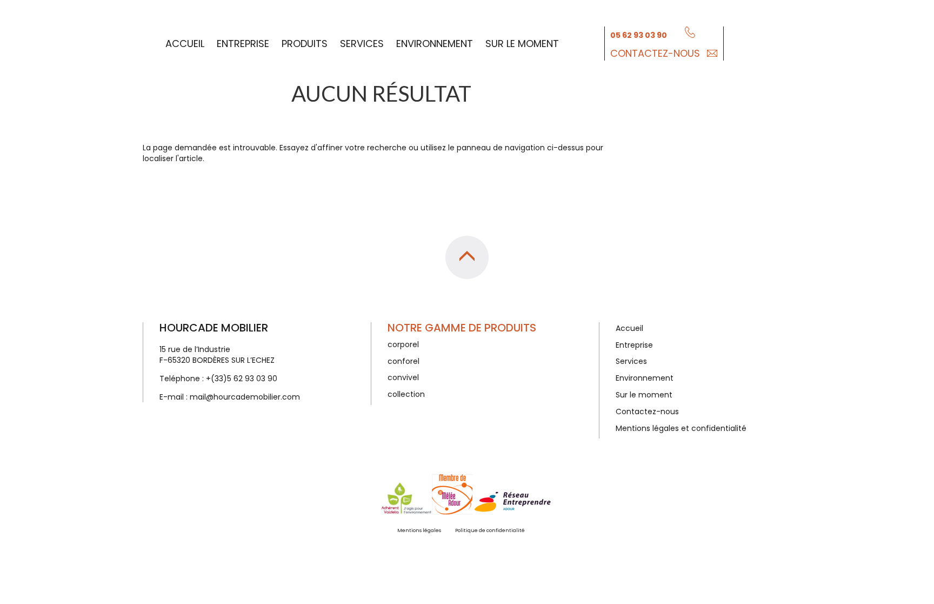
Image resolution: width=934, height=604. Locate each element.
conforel (403, 361)
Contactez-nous (655, 53)
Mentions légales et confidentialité (681, 428)
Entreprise (243, 43)
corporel (403, 344)
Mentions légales (419, 530)
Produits (305, 43)
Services (362, 43)
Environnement (434, 43)
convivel (403, 377)
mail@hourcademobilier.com (245, 396)
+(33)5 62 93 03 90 (241, 378)
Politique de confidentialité (490, 530)
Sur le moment (522, 43)
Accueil (184, 43)
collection (406, 394)
